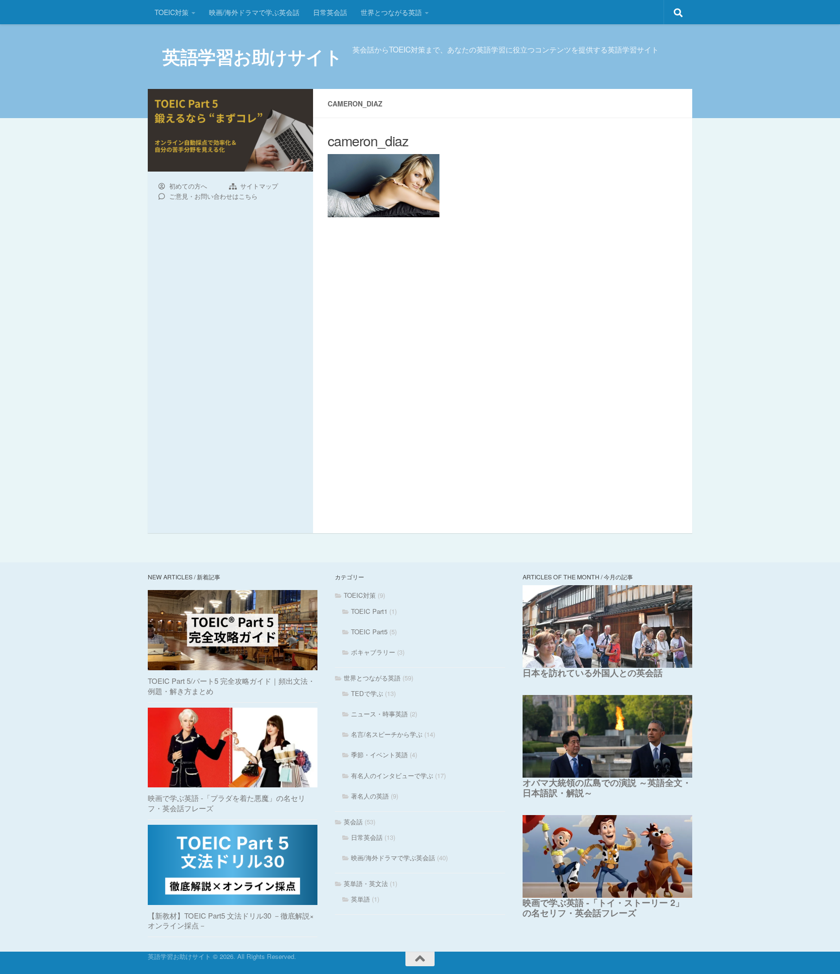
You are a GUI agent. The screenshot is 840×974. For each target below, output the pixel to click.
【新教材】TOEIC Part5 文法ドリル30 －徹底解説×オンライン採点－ (231, 920)
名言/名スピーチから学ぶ (386, 734)
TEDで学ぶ (367, 693)
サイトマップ (259, 186)
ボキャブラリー (373, 652)
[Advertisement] (503, 300)
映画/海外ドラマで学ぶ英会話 (254, 12)
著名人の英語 (370, 795)
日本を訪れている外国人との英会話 (593, 672)
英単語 (360, 899)
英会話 (353, 821)
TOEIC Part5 (369, 631)
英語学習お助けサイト (252, 56)
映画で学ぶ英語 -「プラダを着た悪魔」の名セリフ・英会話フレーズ (226, 803)
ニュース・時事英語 (379, 713)
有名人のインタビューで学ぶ (392, 775)
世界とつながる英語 (391, 12)
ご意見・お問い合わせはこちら (213, 196)
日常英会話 (330, 12)
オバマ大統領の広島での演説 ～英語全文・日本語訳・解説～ (607, 787)
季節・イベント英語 (379, 754)
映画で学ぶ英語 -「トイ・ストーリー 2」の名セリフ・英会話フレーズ (603, 907)
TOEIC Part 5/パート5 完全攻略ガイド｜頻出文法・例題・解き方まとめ (231, 686)
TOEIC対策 (172, 12)
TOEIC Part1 (369, 611)
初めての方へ (188, 186)
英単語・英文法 (366, 883)
